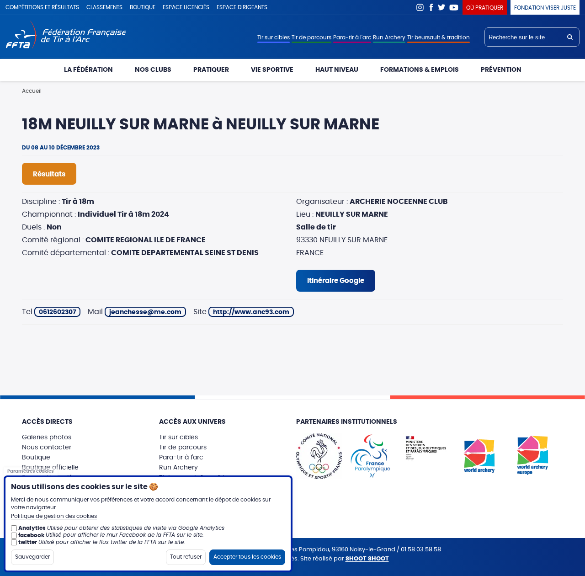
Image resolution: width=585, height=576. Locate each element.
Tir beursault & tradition (438, 37)
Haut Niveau (336, 70)
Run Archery (389, 37)
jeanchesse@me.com (145, 312)
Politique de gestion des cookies (54, 516)
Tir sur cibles (273, 37)
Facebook (431, 7)
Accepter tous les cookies (247, 557)
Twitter (442, 7)
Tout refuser (186, 557)
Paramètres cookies (30, 471)
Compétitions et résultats (42, 7)
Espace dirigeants (242, 7)
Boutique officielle (50, 467)
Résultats (49, 174)
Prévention (501, 70)
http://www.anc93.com (251, 312)
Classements (104, 7)
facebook (31, 535)
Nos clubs (153, 70)
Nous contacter (46, 447)
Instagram (420, 7)
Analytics (32, 528)
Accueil (32, 91)
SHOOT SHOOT (367, 559)
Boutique (142, 7)
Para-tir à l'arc (352, 37)
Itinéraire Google (335, 280)
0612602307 (57, 312)
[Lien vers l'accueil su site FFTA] (66, 35)
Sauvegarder (32, 557)
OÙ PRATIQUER (484, 8)
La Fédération (88, 70)
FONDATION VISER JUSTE (545, 8)
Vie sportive (272, 70)
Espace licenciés (186, 7)
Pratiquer (211, 70)
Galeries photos (46, 437)
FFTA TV (454, 7)
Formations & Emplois (419, 70)
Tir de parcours (311, 37)
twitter (27, 542)
